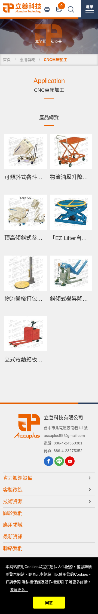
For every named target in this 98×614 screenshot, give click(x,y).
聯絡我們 (13, 548)
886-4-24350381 (68, 443)
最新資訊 (13, 536)
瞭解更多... (19, 590)
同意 (49, 602)
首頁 (7, 59)
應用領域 (27, 59)
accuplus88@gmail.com (64, 435)
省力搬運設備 (17, 478)
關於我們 (13, 513)
